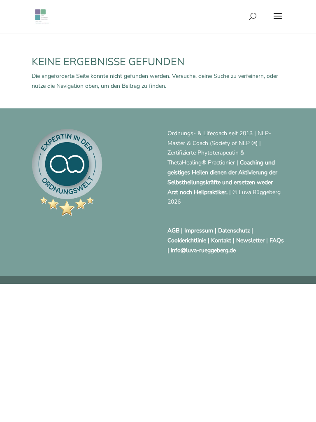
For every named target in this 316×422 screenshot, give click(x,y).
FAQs (277, 240)
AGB (173, 230)
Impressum (198, 230)
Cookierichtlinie (186, 240)
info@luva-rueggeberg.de (203, 250)
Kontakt (221, 240)
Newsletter (250, 240)
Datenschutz (234, 230)
